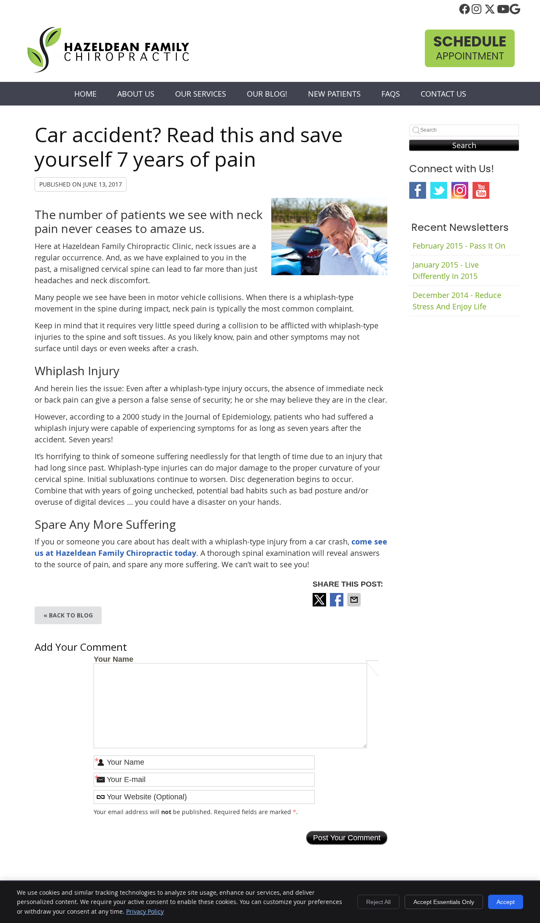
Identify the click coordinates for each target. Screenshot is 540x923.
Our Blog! (267, 94)
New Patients (334, 94)
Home (85, 94)
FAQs (390, 94)
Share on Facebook (337, 599)
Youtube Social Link (480, 190)
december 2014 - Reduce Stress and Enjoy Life (457, 300)
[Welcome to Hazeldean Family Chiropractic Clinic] (108, 71)
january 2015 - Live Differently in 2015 (446, 270)
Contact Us (443, 94)
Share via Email (354, 599)
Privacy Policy (145, 911)
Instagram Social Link (459, 190)
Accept (506, 902)
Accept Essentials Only (443, 902)
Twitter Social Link (438, 190)
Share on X (320, 599)
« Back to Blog (68, 615)
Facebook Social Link (417, 190)
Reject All (378, 902)
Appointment (469, 48)
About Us (135, 94)
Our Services (200, 94)
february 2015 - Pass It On (459, 246)
